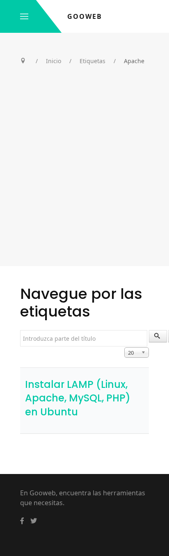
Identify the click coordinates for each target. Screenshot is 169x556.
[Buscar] (158, 336)
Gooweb (84, 16)
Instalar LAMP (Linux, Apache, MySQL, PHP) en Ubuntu (77, 398)
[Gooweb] (22, 520)
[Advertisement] (84, 177)
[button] (24, 16)
